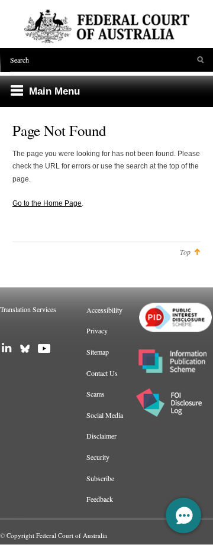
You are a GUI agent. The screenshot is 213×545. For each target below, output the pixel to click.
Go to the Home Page (47, 203)
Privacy (97, 330)
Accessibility (104, 309)
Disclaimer (101, 435)
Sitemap (97, 351)
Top (185, 251)
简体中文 (21, 329)
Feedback (99, 499)
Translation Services (28, 309)
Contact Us (102, 373)
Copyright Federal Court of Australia (57, 535)
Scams (95, 393)
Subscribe (100, 478)
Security (97, 457)
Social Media (104, 415)
